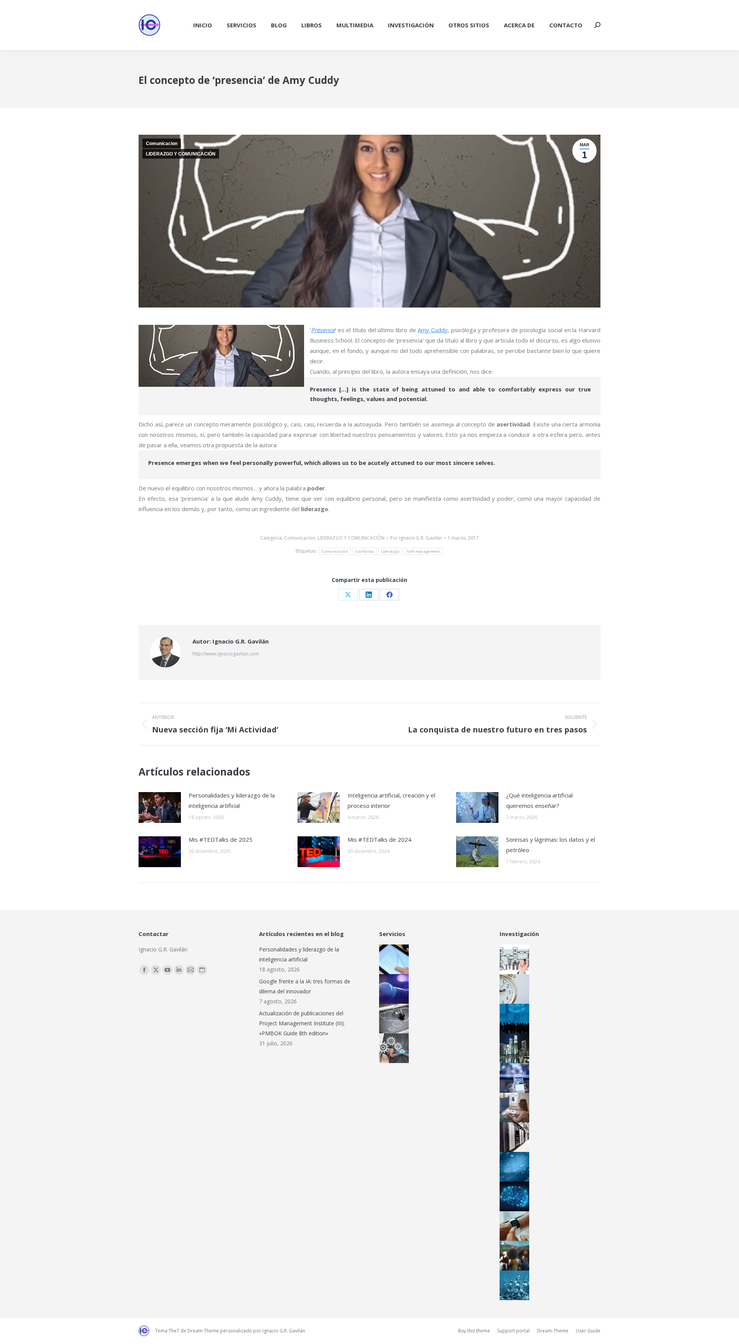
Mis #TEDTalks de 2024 (379, 839)
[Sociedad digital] (512, 1018)
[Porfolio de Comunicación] (392, 989)
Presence (323, 330)
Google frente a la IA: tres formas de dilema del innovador (304, 986)
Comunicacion (161, 143)
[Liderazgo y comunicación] (512, 1255)
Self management (423, 551)
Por (416, 538)
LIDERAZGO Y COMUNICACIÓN (181, 154)
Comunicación (334, 551)
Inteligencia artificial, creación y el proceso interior (391, 800)
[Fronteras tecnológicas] (512, 1285)
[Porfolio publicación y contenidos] (392, 959)
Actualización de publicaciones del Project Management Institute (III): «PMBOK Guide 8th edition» (302, 1023)
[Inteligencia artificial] (512, 1196)
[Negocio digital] (512, 1048)
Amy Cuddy (433, 330)
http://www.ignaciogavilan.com (225, 653)
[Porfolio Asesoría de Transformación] (392, 1048)
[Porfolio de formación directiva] (392, 1018)
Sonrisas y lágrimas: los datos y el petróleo (550, 845)
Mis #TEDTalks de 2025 (220, 839)
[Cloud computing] (512, 1137)
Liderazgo (390, 551)
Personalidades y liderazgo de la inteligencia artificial (232, 800)
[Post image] (160, 807)
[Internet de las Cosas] (512, 1226)
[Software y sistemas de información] (512, 1107)
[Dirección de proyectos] (512, 989)
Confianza (364, 551)
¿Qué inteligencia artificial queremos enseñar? (539, 800)
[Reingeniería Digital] (512, 959)
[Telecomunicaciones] (512, 1078)
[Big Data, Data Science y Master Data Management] (512, 1167)
